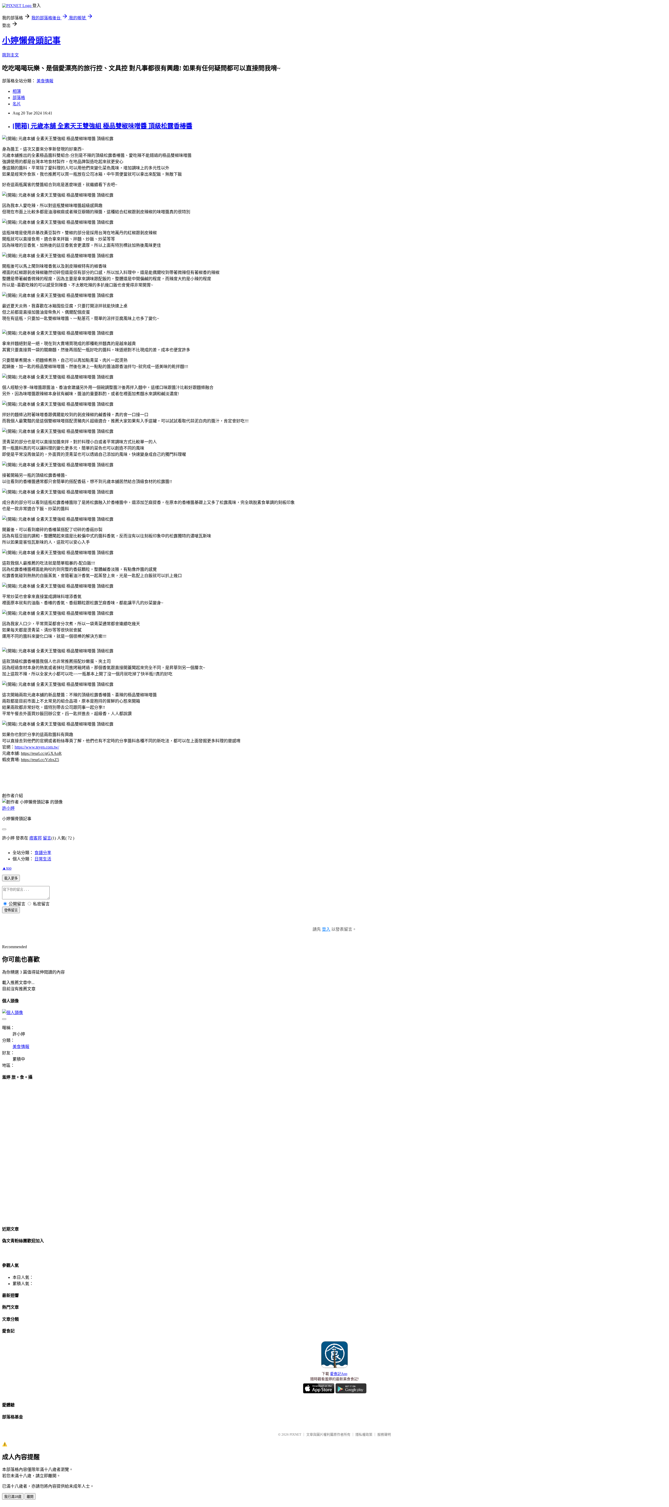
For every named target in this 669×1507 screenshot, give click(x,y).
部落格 (19, 97)
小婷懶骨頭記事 (31, 40)
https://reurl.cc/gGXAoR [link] (41, 753)
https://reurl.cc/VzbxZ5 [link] (40, 759)
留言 (47, 838)
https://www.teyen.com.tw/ (37, 747)
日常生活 (42, 859)
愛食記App (338, 1374)
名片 (17, 104)
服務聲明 (384, 1434)
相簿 (17, 91)
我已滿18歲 (12, 1497)
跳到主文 (10, 55)
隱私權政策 (363, 1434)
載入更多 (11, 878)
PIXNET (295, 1434)
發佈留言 (11, 910)
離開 (30, 1497)
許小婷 (8, 808)
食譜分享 (42, 852)
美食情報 (45, 81)
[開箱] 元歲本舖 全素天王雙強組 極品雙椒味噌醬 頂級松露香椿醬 (102, 126)
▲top (6, 868)
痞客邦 (35, 838)
